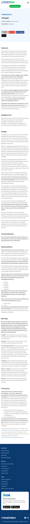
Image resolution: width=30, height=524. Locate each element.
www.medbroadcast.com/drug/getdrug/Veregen (12, 437)
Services (3, 461)
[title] (7, 507)
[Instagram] (28, 518)
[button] (28, 2)
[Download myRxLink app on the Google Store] (15, 507)
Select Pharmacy (15, 6)
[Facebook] (25, 518)
